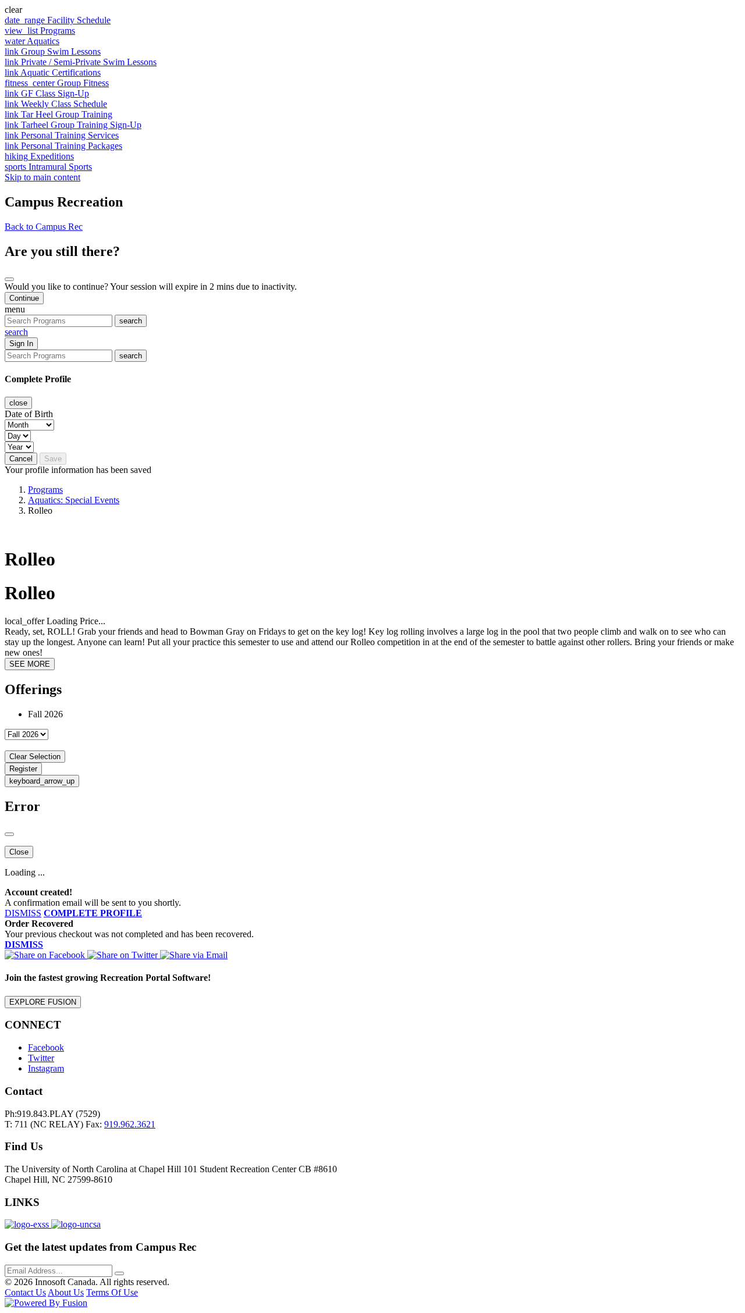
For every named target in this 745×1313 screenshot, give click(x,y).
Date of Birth (29, 414)
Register (23, 768)
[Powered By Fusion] (46, 1303)
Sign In (21, 343)
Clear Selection (35, 756)
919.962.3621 (129, 1124)
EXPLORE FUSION (42, 1002)
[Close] (9, 279)
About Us (66, 1292)
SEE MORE (29, 664)
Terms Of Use (112, 1292)
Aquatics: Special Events (73, 500)
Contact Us (25, 1292)
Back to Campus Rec (44, 227)
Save (53, 458)
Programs (45, 489)
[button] (372, 10)
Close (19, 852)
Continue (24, 298)
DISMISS (23, 913)
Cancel (21, 458)
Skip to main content (42, 177)
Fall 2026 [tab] (45, 714)
